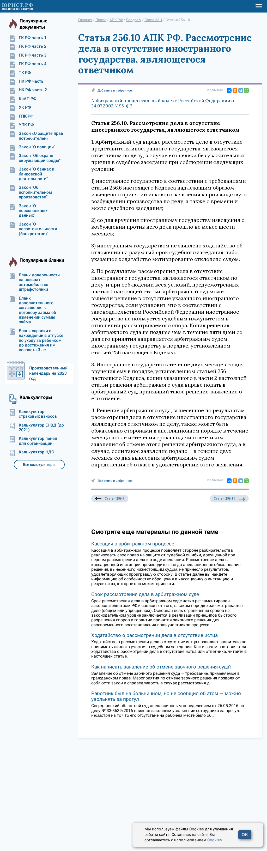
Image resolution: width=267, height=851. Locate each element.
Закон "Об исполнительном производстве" (35, 192)
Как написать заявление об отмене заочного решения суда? (161, 667)
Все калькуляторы (39, 465)
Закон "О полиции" (37, 147)
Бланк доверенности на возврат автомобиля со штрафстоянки (39, 282)
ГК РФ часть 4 (32, 64)
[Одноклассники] (235, 90)
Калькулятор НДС (36, 452)
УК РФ (25, 107)
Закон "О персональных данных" (33, 211)
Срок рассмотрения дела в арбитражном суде (145, 594)
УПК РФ (26, 125)
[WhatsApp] (246, 90)
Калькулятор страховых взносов (38, 414)
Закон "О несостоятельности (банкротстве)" (38, 229)
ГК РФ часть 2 (32, 46)
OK (244, 834)
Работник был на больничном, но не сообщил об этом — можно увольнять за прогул (166, 696)
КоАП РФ (28, 98)
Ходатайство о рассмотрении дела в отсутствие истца (154, 635)
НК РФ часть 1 (33, 81)
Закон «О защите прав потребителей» (41, 136)
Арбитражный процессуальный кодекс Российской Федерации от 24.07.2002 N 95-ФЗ (163, 103)
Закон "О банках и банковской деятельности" (36, 174)
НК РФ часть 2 (33, 90)
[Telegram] (240, 90)
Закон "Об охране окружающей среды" (39, 158)
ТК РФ (25, 72)
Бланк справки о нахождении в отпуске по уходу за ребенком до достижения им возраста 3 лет (41, 340)
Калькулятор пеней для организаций (38, 441)
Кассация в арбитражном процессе (132, 544)
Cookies (214, 840)
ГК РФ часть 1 (32, 37)
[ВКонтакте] (229, 90)
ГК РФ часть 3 (32, 55)
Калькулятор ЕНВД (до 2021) (41, 427)
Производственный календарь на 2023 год (48, 373)
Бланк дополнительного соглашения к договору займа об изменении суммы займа (37, 310)
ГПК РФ (26, 116)
